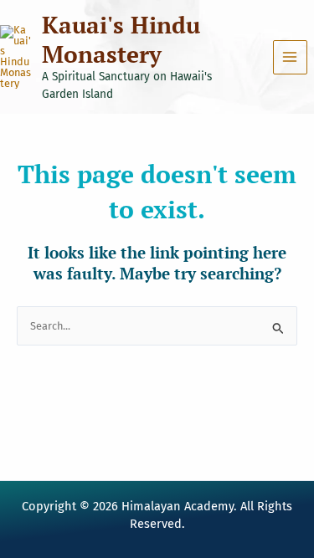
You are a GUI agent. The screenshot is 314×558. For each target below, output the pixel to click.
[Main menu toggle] (290, 57)
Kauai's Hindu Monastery (121, 39)
